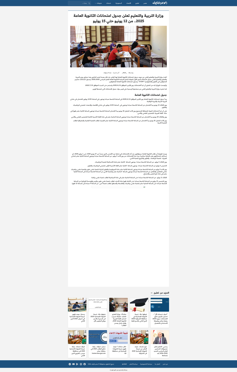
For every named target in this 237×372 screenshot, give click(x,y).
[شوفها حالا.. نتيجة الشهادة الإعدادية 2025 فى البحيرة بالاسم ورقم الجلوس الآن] (98, 313)
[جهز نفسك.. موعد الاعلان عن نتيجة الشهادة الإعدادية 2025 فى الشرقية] (139, 344)
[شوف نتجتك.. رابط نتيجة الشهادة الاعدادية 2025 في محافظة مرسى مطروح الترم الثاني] (77, 344)
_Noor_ (124, 73)
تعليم (156, 292)
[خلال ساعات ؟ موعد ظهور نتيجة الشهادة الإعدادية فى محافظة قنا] (118, 344)
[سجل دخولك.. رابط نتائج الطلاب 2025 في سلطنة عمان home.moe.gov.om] (98, 344)
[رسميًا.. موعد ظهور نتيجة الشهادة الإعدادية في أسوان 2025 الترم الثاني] (77, 313)
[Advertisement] (118, 138)
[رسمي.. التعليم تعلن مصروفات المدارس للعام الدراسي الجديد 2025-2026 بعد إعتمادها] (160, 344)
